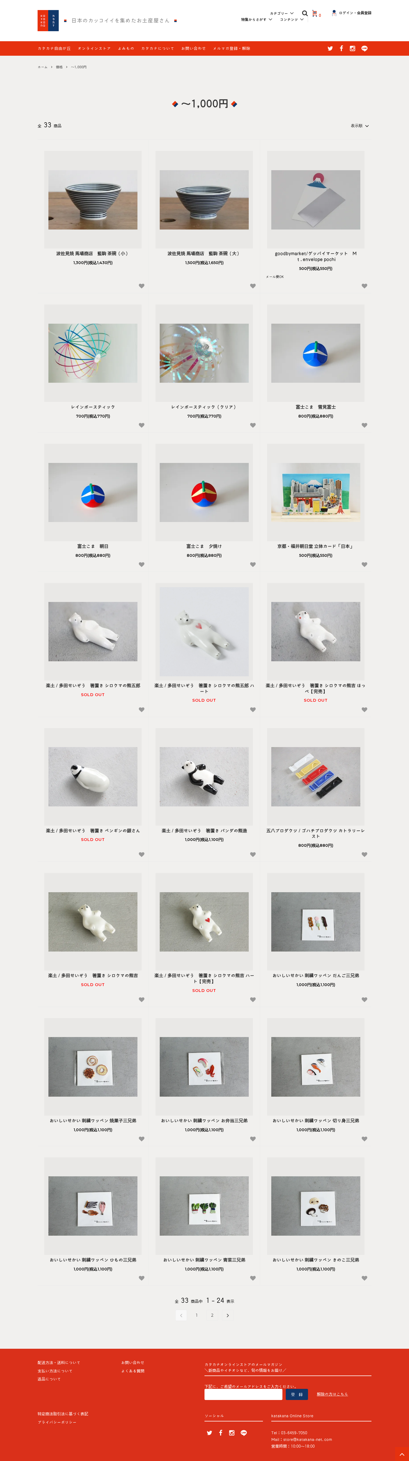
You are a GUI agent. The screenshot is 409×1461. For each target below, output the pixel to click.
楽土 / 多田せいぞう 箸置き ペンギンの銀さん (93, 830)
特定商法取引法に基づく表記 (63, 1414)
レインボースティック (93, 407)
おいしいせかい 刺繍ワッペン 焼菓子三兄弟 (93, 1120)
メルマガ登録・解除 (231, 48)
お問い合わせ (193, 48)
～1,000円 (79, 67)
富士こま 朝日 (93, 546)
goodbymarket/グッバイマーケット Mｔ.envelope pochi (316, 256)
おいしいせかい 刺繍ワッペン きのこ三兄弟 (315, 1260)
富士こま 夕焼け (204, 546)
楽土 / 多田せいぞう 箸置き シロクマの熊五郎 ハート (204, 688)
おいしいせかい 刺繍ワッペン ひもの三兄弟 (93, 1260)
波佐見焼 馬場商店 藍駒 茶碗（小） (93, 253)
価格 (59, 67)
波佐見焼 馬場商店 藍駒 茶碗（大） (204, 253)
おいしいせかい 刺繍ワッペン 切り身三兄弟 (315, 1120)
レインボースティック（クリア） (204, 407)
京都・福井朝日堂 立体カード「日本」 (315, 546)
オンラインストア (94, 48)
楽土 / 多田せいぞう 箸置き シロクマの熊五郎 (93, 685)
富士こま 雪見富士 (316, 407)
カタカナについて (157, 48)
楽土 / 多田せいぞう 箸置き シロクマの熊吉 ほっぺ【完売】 (316, 688)
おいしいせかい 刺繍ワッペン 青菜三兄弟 (204, 1260)
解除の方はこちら (332, 1394)
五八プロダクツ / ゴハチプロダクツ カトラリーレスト (315, 833)
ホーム (43, 67)
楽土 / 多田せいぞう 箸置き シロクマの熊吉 (93, 975)
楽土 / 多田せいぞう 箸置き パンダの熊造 (204, 830)
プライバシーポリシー (57, 1422)
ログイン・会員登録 (355, 13)
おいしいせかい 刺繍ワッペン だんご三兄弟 (315, 975)
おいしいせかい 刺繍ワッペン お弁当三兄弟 (204, 1120)
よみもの (126, 48)
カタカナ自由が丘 (54, 48)
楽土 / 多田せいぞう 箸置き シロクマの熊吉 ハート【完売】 (204, 978)
